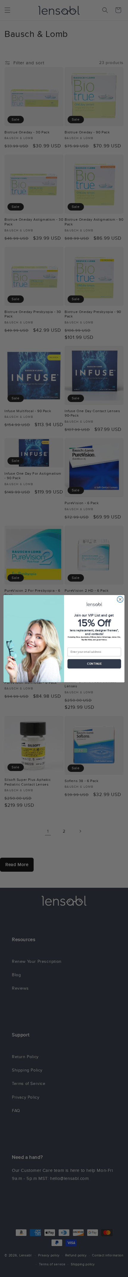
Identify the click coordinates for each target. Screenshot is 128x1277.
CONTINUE (94, 664)
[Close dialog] (120, 599)
